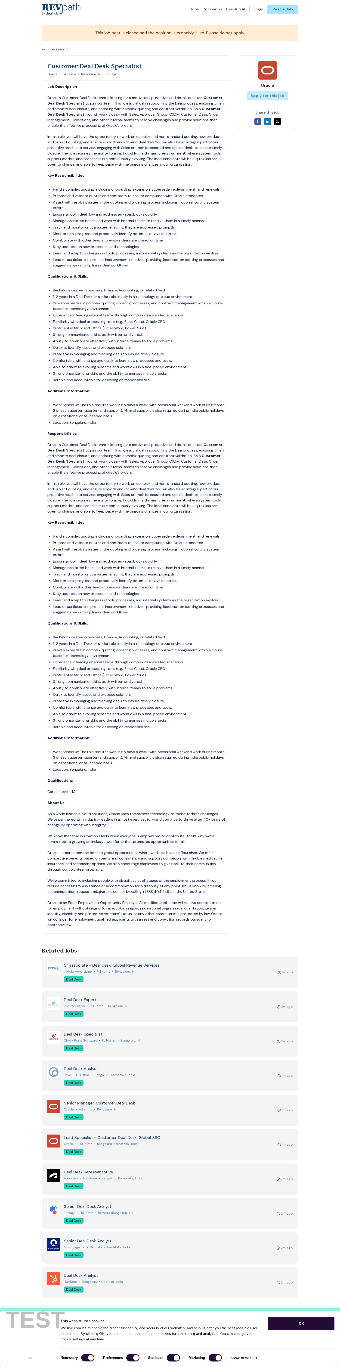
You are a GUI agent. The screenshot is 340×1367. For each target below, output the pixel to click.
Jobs (194, 9)
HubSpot (70, 1282)
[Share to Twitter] (277, 121)
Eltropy (69, 1213)
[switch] (132, 1357)
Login (258, 9)
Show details (240, 1358)
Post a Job (282, 9)
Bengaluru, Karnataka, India (115, 1075)
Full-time (69, 74)
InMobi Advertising (78, 971)
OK (301, 1323)
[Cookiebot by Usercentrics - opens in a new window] (30, 1358)
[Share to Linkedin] (267, 121)
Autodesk (71, 1178)
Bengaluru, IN (90, 74)
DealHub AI (235, 9)
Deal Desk (73, 979)
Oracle (52, 74)
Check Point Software (80, 1040)
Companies (212, 9)
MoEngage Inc (74, 1247)
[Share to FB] (257, 121)
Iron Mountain (74, 1006)
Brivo (67, 1075)
